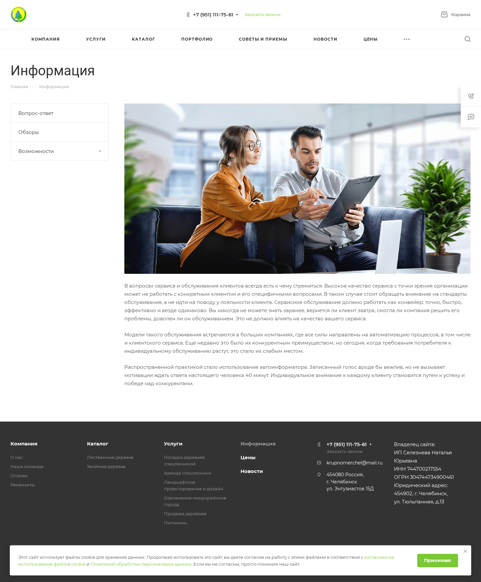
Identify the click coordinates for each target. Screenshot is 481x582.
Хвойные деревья (106, 466)
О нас (16, 457)
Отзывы (18, 475)
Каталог (97, 444)
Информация (258, 444)
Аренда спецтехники (187, 473)
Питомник (175, 522)
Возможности (36, 151)
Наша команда (27, 466)
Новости (251, 471)
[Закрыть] (465, 551)
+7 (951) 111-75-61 (213, 14)
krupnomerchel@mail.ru (355, 463)
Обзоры (28, 132)
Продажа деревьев (185, 513)
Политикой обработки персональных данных (140, 564)
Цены (248, 457)
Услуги (173, 444)
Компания (23, 444)
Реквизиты (22, 484)
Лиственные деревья (110, 457)
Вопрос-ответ (35, 113)
